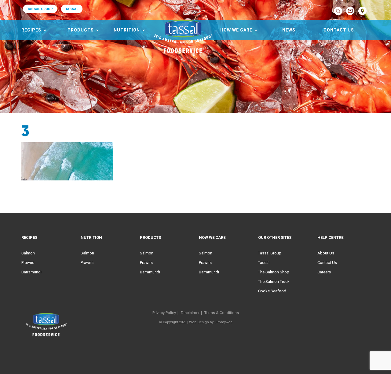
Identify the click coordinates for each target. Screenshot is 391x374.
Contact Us (338, 30)
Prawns (27, 262)
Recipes (31, 30)
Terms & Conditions (221, 312)
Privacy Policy (164, 312)
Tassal (263, 262)
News (288, 30)
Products (81, 30)
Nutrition (127, 30)
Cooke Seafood (272, 291)
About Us (325, 253)
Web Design (199, 322)
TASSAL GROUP (40, 9)
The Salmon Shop (273, 272)
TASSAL (71, 9)
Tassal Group (269, 253)
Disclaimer (190, 312)
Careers (324, 272)
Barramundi (31, 272)
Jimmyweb (223, 322)
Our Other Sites (274, 237)
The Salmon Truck (274, 281)
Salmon (28, 253)
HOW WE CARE (236, 30)
